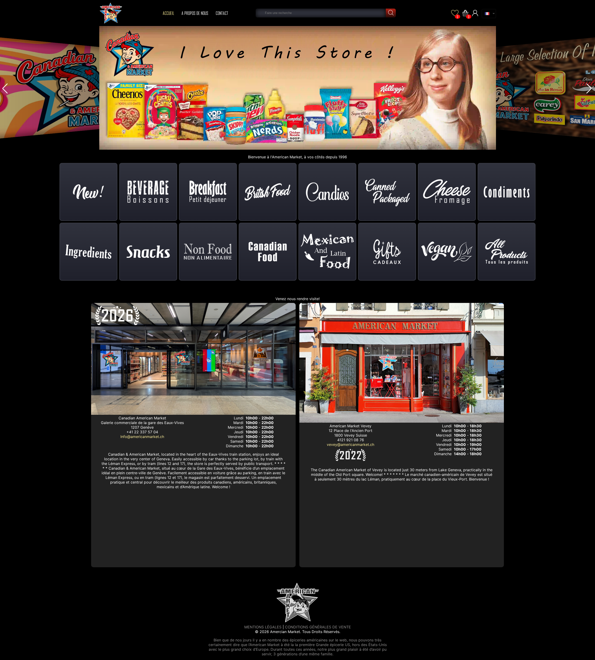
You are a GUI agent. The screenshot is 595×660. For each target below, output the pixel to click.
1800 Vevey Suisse (350, 435)
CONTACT (222, 13)
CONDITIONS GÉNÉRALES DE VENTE (318, 627)
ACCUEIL (168, 13)
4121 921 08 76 (350, 440)
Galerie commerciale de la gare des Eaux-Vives (142, 422)
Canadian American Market (142, 418)
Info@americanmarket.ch (142, 436)
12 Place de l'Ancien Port (350, 430)
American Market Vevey (350, 426)
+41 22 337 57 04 (142, 432)
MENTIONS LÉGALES (262, 627)
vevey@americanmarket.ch (350, 444)
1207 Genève (142, 427)
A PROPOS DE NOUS (195, 13)
